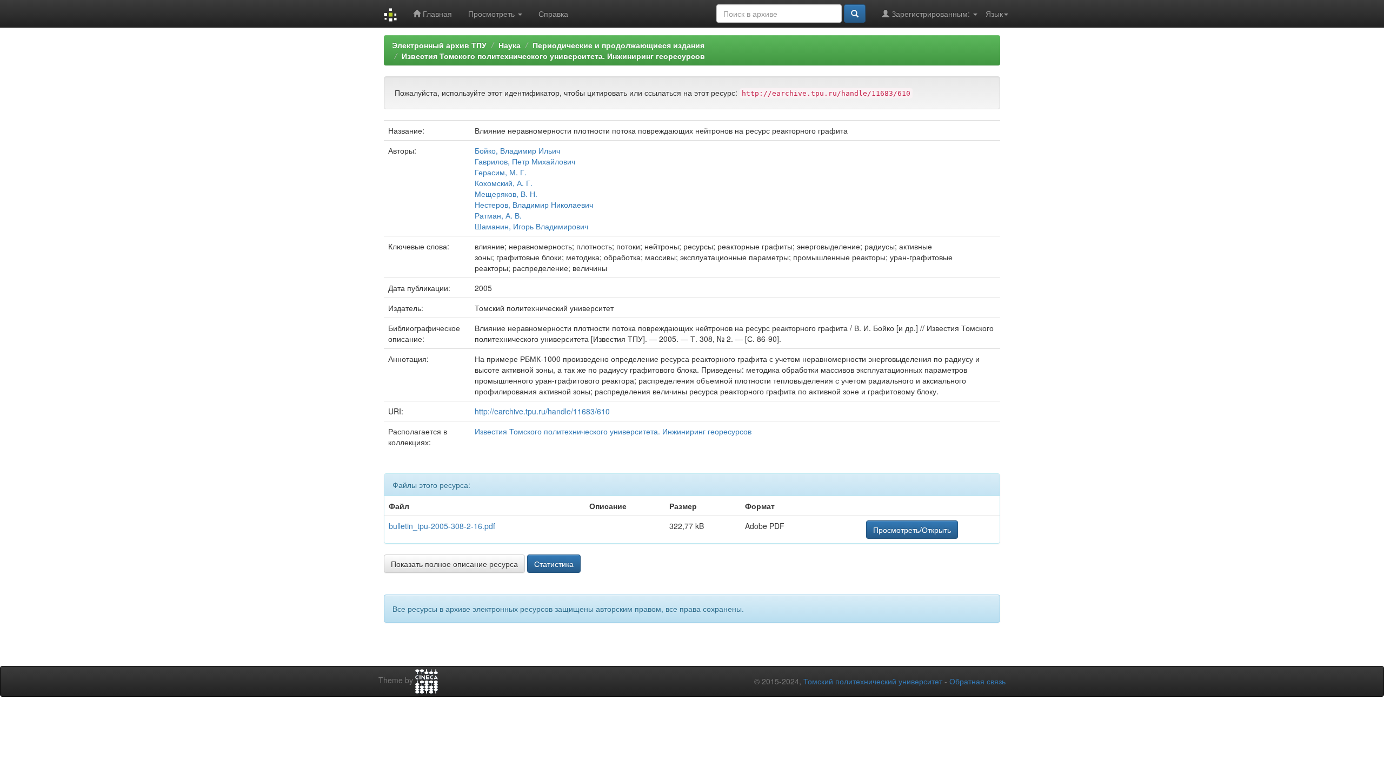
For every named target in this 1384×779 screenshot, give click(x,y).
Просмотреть (492, 13)
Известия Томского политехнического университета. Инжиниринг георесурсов (553, 55)
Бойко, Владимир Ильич (517, 150)
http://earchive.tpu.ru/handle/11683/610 (542, 411)
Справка (553, 13)
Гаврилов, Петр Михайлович (525, 161)
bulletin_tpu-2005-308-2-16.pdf (442, 525)
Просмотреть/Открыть (912, 529)
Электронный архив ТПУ (439, 44)
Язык (994, 13)
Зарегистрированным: (930, 13)
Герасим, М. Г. (501, 172)
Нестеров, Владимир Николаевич (534, 204)
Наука (509, 44)
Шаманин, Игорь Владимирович (531, 226)
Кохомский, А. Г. (504, 182)
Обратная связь (977, 681)
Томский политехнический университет (872, 681)
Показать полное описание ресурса (454, 563)
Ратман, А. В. (498, 215)
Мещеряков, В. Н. (506, 193)
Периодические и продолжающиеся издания (618, 44)
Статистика (554, 563)
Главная (436, 13)
